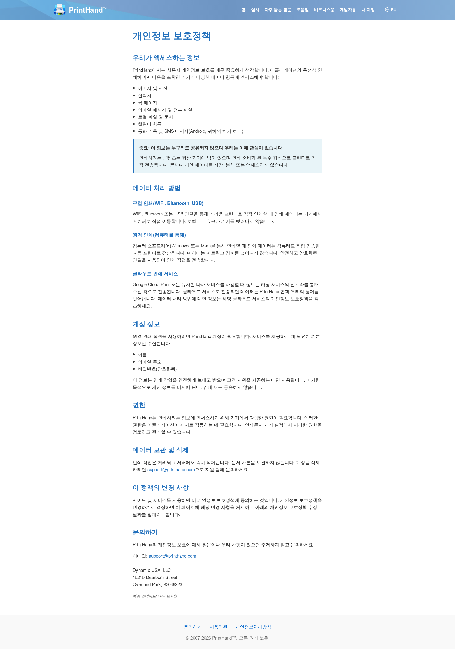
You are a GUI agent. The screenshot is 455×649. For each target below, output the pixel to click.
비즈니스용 (324, 9)
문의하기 (193, 626)
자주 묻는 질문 (278, 9)
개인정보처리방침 (253, 626)
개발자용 (348, 9)
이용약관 (219, 626)
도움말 (303, 9)
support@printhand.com (171, 469)
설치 (255, 9)
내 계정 (368, 9)
